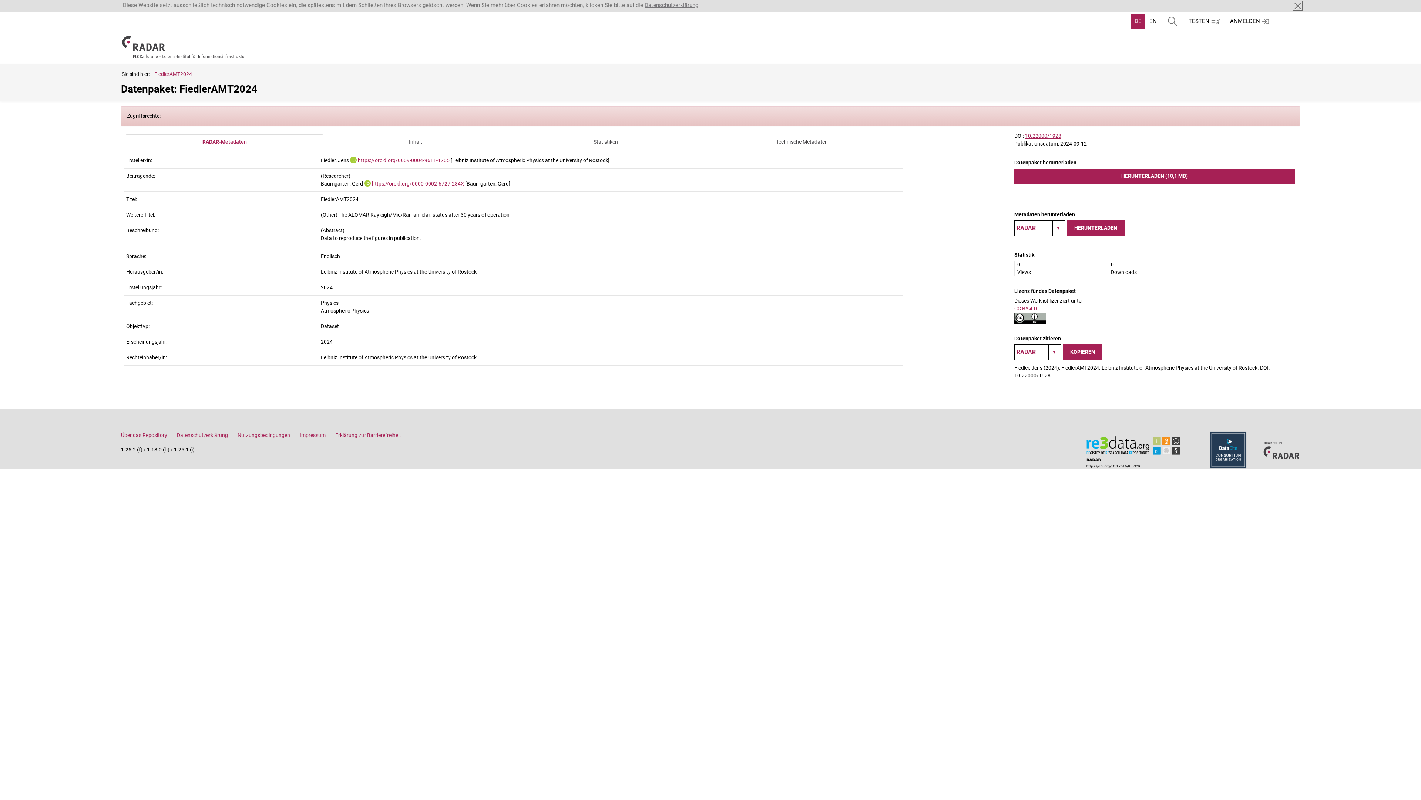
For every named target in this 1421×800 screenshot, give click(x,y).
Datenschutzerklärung (671, 5)
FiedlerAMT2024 (173, 74)
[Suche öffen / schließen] (1172, 21)
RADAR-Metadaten (224, 142)
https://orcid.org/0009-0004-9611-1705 (404, 160)
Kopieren (1082, 352)
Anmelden (1245, 21)
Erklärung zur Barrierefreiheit (368, 435)
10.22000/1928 (1043, 136)
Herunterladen (1095, 228)
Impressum (313, 435)
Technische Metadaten (802, 142)
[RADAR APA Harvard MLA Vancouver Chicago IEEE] (1037, 352)
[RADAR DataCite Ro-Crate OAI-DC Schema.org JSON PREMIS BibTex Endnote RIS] (1039, 228)
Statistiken (606, 142)
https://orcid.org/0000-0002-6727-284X (418, 184)
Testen (1199, 21)
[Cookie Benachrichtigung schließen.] (1298, 6)
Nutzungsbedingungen (264, 435)
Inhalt (415, 142)
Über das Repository (144, 435)
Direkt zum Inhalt (25, 5)
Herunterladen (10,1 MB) (1154, 176)
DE (1138, 21)
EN (1153, 21)
